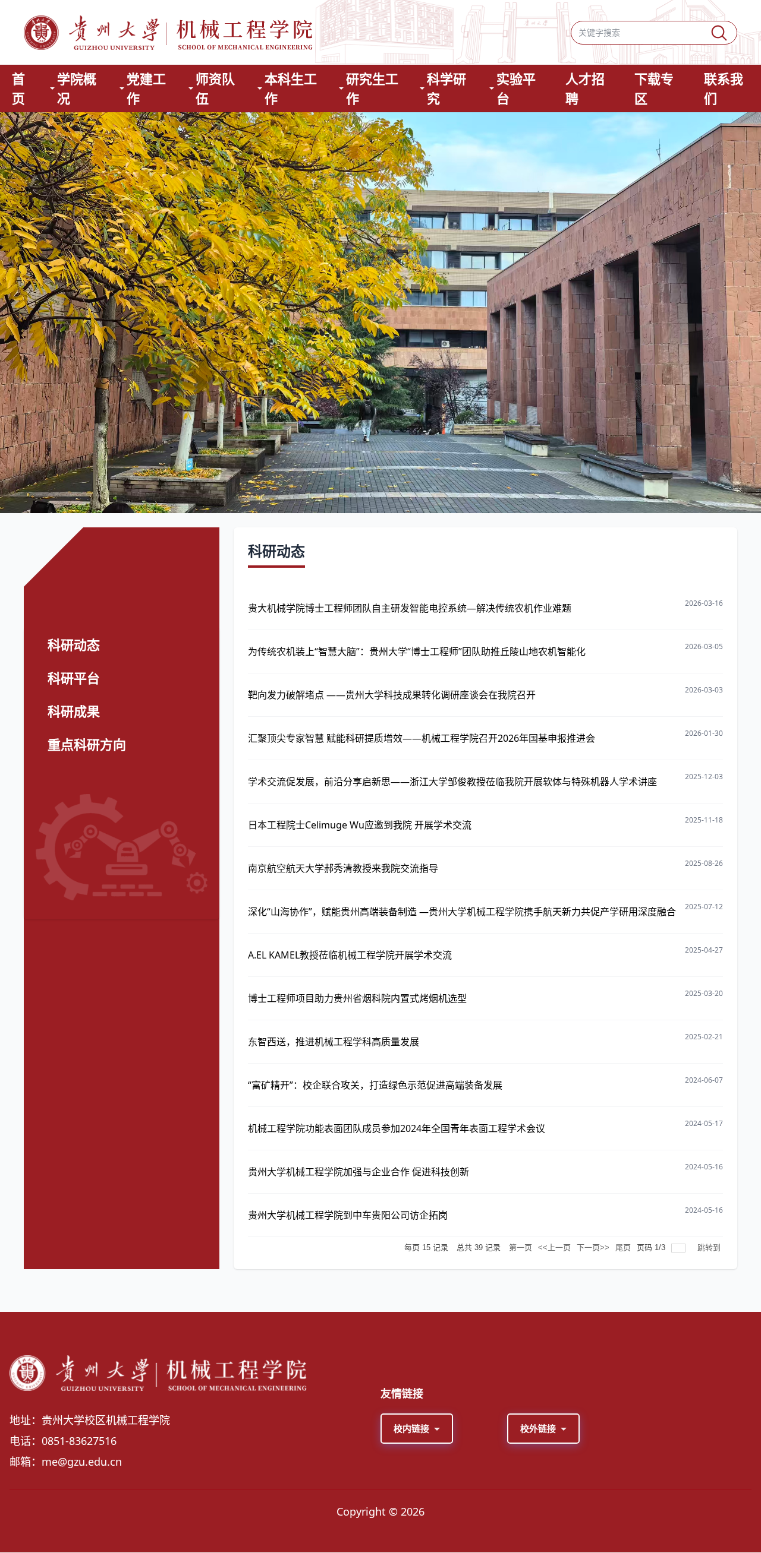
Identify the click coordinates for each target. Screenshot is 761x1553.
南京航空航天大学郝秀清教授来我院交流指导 (343, 868)
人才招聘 (585, 88)
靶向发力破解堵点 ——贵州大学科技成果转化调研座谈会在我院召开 (392, 694)
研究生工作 (372, 88)
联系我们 (723, 88)
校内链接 (411, 1428)
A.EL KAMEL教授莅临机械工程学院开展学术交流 (350, 954)
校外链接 (538, 1428)
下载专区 (654, 88)
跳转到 (710, 1247)
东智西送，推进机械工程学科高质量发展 (333, 1041)
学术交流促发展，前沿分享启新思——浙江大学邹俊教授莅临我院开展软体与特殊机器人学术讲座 (452, 781)
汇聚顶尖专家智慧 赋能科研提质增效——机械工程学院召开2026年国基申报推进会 (421, 738)
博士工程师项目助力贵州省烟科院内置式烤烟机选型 (357, 998)
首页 (18, 88)
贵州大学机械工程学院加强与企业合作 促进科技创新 (358, 1171)
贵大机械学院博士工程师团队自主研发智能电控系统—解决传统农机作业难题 (409, 608)
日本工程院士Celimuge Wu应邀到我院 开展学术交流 (359, 824)
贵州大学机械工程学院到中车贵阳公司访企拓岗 (348, 1215)
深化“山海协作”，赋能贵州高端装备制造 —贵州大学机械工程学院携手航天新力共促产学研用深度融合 (462, 911)
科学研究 (446, 88)
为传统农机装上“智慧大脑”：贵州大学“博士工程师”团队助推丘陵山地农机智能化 (417, 651)
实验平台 (516, 88)
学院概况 (76, 88)
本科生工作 (291, 88)
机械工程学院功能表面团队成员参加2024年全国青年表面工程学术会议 (396, 1128)
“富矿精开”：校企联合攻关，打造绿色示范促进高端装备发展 (375, 1085)
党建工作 (146, 88)
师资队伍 (215, 88)
